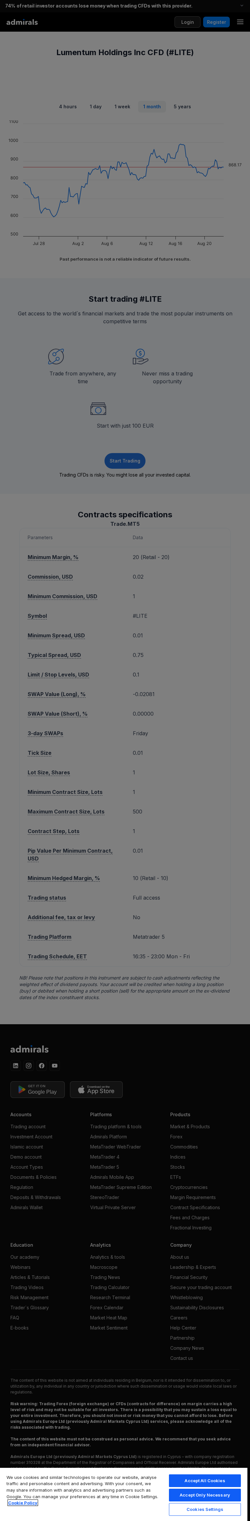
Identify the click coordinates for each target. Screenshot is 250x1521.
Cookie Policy (22, 1502)
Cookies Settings (205, 1509)
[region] (123, 1494)
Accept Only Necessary (205, 1495)
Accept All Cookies (205, 1480)
